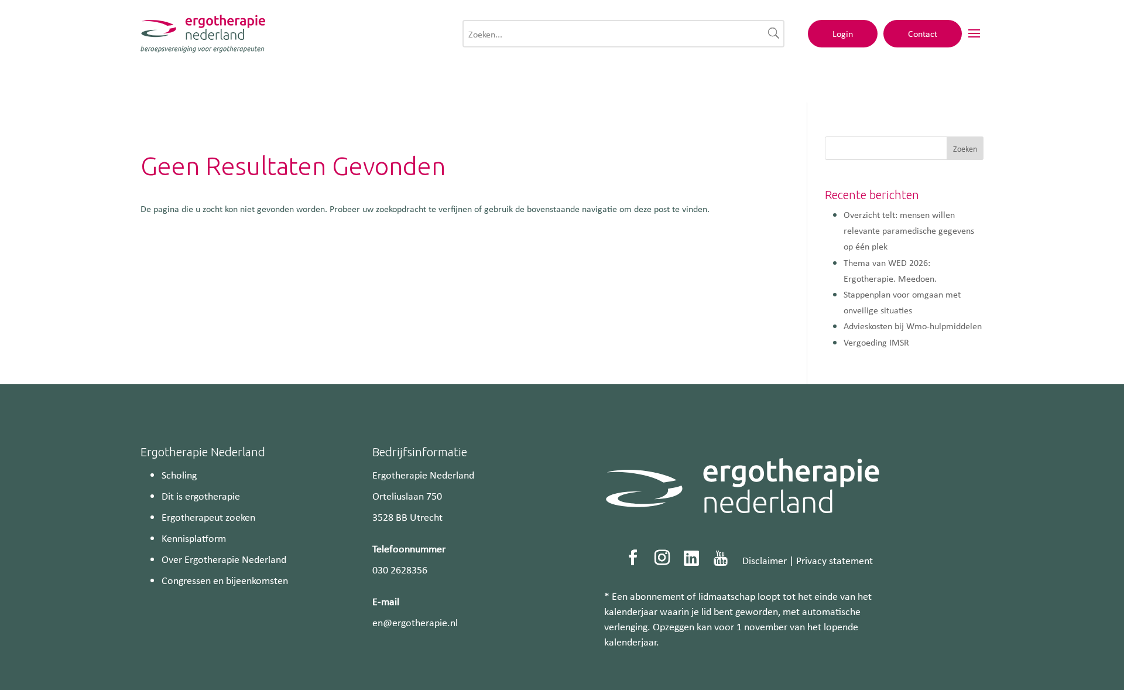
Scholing (179, 474)
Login (842, 33)
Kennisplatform (194, 538)
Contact (922, 33)
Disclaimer (764, 560)
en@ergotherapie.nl (415, 622)
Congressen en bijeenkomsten (225, 580)
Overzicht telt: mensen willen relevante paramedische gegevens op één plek (909, 230)
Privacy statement (834, 560)
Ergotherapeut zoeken (208, 517)
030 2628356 (399, 569)
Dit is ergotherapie (201, 496)
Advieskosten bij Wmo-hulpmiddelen (913, 325)
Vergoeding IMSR (876, 342)
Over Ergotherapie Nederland (224, 559)
